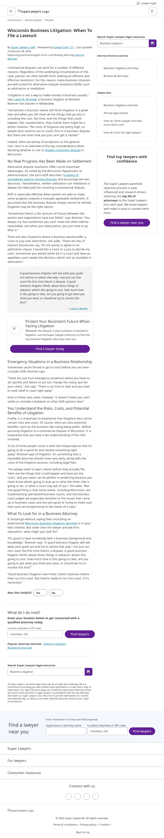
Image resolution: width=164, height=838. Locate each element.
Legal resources (15, 20)
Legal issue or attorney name (63, 725)
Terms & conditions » (66, 824)
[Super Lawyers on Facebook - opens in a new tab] (68, 796)
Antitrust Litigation (54, 644)
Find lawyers (80, 634)
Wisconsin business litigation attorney (51, 523)
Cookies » (105, 824)
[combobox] (35, 634)
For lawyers (17, 760)
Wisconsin (49, 20)
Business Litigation (33, 20)
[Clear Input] (59, 634)
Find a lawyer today (50, 349)
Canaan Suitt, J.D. (63, 47)
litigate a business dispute (63, 150)
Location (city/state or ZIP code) (24, 628)
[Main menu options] (11, 11)
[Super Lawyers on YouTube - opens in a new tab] (86, 796)
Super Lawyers (19, 748)
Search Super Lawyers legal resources (31, 665)
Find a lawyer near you (127, 222)
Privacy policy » (89, 824)
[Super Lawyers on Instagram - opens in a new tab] (77, 796)
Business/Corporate (20, 648)
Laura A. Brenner (25, 99)
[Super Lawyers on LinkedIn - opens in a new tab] (95, 796)
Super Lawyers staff (23, 47)
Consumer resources (24, 772)
